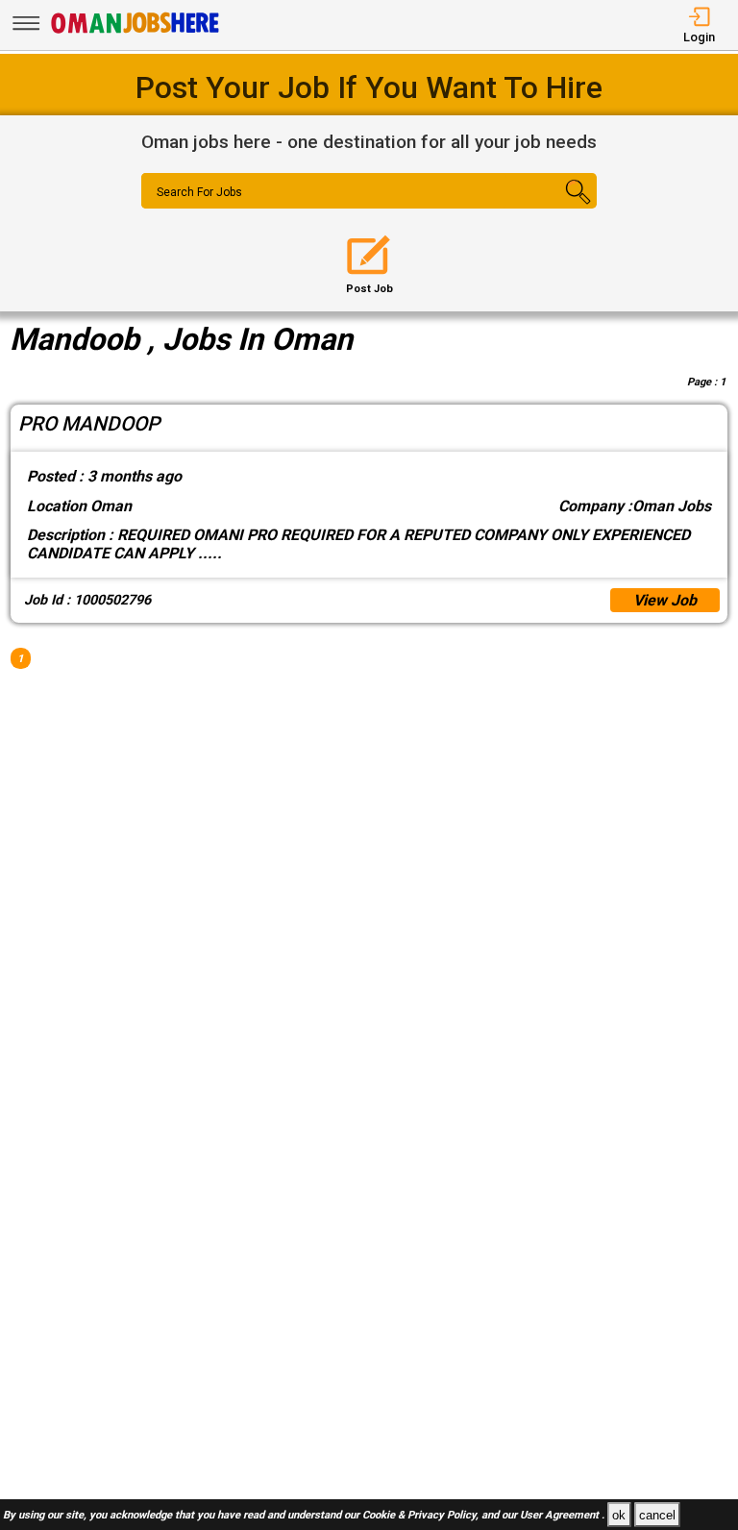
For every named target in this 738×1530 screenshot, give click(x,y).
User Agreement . (562, 1516)
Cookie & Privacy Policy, (421, 1516)
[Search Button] (559, 208)
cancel (657, 1515)
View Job (665, 600)
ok (619, 1515)
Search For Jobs (199, 192)
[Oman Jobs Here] (135, 33)
